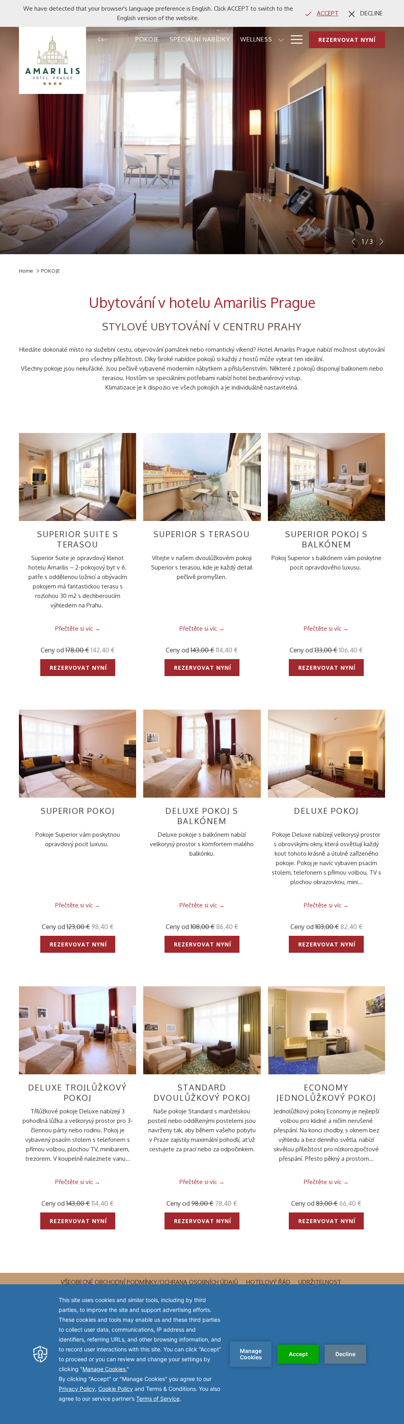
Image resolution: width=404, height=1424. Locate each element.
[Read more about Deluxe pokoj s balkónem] (201, 754)
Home (26, 271)
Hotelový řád (269, 1282)
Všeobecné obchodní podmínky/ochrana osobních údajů (150, 1282)
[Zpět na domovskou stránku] (52, 60)
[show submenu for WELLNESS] (281, 39)
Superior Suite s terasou (77, 539)
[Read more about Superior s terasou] (201, 477)
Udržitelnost (320, 1282)
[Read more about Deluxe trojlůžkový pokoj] (77, 1030)
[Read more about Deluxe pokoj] (326, 754)
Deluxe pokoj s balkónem (201, 816)
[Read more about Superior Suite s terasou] (77, 477)
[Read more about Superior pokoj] (77, 754)
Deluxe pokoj (326, 811)
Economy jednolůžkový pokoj (326, 1092)
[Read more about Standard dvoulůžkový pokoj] (201, 1030)
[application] (202, 1354)
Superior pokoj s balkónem (326, 539)
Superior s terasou (201, 534)
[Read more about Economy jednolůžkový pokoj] (326, 1030)
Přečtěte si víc (74, 628)
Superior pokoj (78, 811)
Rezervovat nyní (347, 39)
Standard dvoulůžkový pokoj (202, 1092)
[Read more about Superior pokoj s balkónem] (326, 477)
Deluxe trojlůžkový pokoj (77, 1092)
